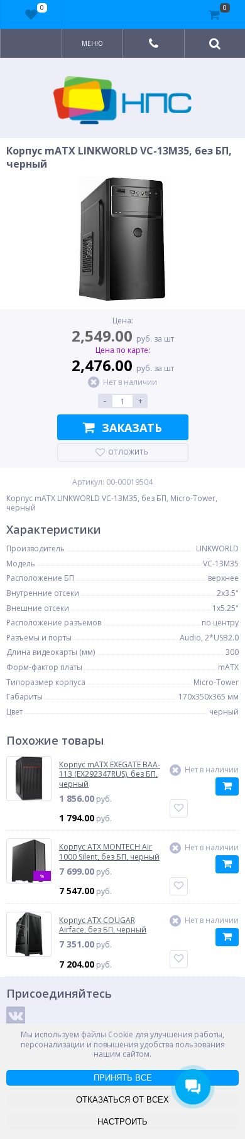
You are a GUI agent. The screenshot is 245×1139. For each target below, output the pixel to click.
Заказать (132, 427)
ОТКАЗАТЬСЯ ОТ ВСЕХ (122, 1099)
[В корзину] (227, 786)
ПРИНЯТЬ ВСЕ (123, 1077)
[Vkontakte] (15, 1016)
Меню (92, 43)
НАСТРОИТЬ (122, 1121)
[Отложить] (179, 808)
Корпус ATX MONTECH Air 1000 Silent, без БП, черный (109, 851)
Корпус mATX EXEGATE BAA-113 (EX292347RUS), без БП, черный (109, 774)
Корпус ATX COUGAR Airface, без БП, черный (102, 925)
